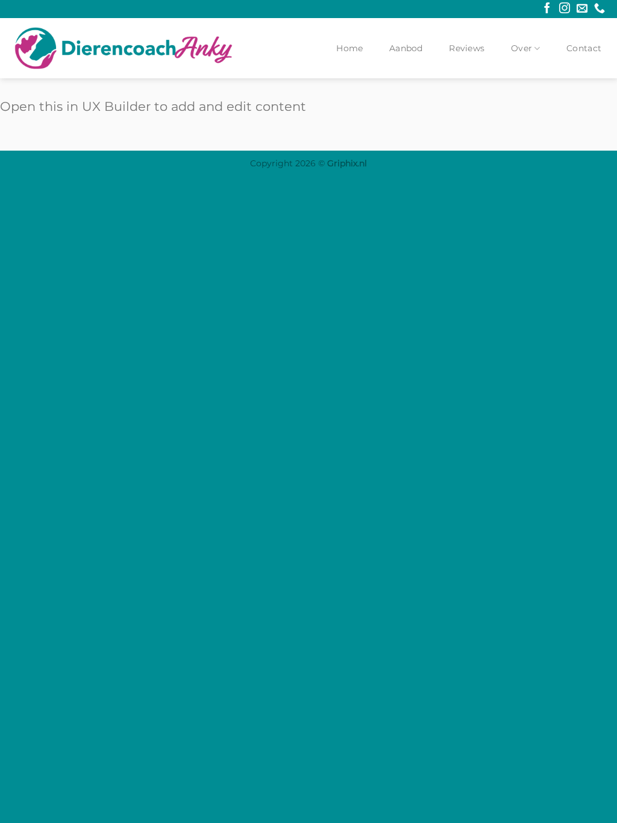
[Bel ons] (599, 9)
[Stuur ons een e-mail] (582, 9)
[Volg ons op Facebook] (547, 9)
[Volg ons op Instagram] (564, 9)
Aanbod (406, 48)
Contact (583, 48)
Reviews (466, 48)
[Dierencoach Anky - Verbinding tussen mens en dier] (123, 48)
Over (521, 48)
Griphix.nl (347, 163)
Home (349, 48)
